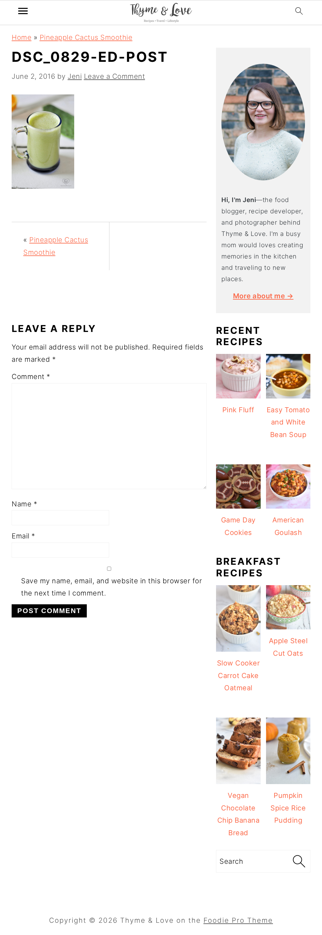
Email (23, 536)
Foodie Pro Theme (238, 920)
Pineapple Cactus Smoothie (86, 37)
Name (24, 504)
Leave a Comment (114, 76)
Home (21, 37)
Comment (31, 376)
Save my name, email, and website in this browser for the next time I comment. (111, 587)
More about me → (263, 296)
